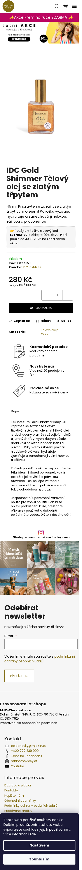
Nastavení (39, 845)
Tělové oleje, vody (50, 332)
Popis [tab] (15, 411)
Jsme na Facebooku (26, 756)
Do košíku (44, 308)
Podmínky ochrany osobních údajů (31, 805)
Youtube (17, 766)
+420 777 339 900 (25, 751)
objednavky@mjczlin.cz (28, 746)
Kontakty (11, 790)
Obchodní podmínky (20, 800)
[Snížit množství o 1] (47, 295)
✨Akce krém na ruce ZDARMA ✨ (41, 17)
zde (33, 834)
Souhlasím (39, 859)
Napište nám (14, 795)
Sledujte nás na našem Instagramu (42, 537)
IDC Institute (32, 267)
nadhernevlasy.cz (24, 761)
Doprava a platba (17, 785)
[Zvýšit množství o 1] (68, 295)
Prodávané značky (18, 811)
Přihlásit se (19, 676)
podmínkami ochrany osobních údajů (39, 658)
